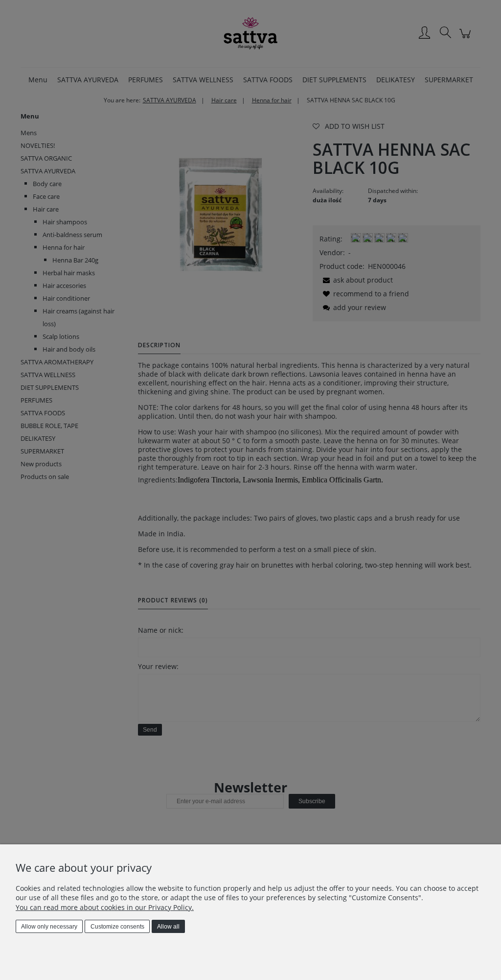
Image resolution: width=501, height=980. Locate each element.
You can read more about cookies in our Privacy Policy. (105, 907)
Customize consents (117, 926)
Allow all (168, 926)
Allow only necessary (49, 926)
